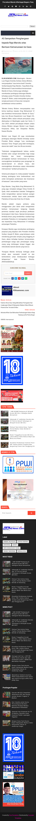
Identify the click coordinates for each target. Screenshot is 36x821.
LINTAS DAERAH (23, 541)
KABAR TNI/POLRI (9, 541)
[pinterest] (12, 6)
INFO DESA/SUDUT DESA (11, 548)
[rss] (23, 6)
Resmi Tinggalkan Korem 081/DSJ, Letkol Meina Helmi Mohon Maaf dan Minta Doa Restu (22, 436)
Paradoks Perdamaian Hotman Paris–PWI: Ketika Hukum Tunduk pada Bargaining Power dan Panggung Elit (22, 444)
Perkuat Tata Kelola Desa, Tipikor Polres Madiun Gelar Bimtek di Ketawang (21, 428)
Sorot (15, 545)
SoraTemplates (14, 815)
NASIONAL (7, 545)
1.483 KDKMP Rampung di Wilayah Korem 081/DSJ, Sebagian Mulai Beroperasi (21, 413)
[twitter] (8, 6)
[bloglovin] (15, 6)
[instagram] (30, 6)
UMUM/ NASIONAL (9, 551)
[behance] (26, 6)
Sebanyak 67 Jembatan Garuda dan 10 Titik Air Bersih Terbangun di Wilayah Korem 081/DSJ (22, 421)
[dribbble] (19, 6)
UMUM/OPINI (22, 551)
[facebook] (5, 6)
